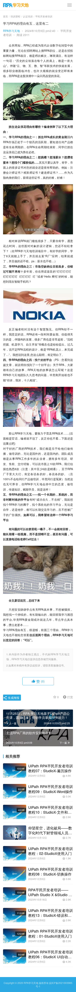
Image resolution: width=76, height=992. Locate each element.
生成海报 (13, 698)
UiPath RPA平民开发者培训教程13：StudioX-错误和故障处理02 (50, 913)
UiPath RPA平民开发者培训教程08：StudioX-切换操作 (50, 871)
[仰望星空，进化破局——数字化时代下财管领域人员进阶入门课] (14, 832)
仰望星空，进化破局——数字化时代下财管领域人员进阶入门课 (50, 830)
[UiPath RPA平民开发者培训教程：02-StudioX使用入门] (14, 853)
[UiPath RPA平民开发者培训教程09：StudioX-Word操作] (14, 791)
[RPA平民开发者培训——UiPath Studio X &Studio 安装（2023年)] (14, 894)
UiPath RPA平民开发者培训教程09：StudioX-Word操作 (50, 789)
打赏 (67, 697)
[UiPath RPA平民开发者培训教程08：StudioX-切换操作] (14, 874)
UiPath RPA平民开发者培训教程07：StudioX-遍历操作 (50, 768)
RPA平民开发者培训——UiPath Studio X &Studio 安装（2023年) (50, 892)
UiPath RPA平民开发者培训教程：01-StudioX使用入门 (50, 933)
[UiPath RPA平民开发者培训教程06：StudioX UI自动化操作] (14, 956)
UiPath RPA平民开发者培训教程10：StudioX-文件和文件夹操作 (50, 809)
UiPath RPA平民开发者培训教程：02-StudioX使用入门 (50, 851)
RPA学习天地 (11, 31)
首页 (5, 16)
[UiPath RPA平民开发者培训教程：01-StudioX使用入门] (14, 936)
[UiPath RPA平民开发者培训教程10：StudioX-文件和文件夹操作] (14, 812)
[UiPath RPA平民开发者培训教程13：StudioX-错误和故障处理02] (14, 915)
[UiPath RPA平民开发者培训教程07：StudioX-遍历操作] (14, 770)
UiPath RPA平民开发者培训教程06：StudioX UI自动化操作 (50, 954)
